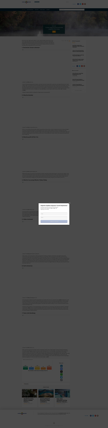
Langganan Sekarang (54, 221)
